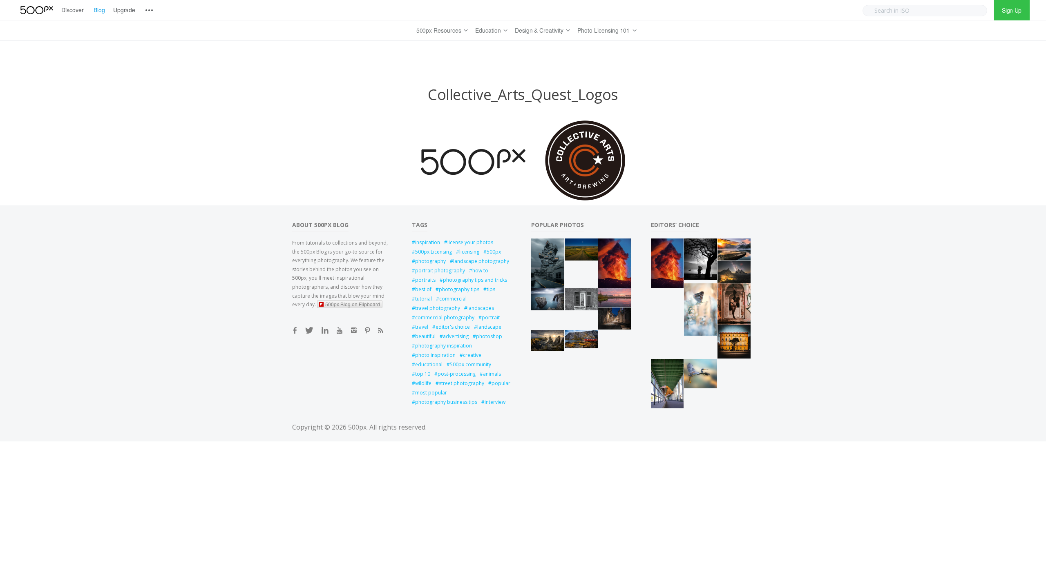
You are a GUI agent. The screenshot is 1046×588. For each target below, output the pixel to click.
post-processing (457, 373)
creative (472, 355)
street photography (461, 383)
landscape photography (481, 261)
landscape (489, 326)
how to (480, 270)
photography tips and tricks (475, 279)
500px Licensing (433, 251)
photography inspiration (443, 345)
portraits (425, 279)
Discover (72, 10)
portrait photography (440, 270)
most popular (431, 392)
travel (421, 326)
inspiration (427, 242)
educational (429, 364)
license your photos (470, 242)
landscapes (480, 308)
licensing (469, 251)
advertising (456, 336)
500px (494, 251)
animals (492, 373)
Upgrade (124, 10)
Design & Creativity (539, 30)
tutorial (423, 298)
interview (495, 402)
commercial (453, 298)
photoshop (489, 336)
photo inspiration (435, 355)
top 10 (422, 373)
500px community (470, 364)
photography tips (459, 289)
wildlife (423, 383)
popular (501, 383)
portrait (491, 317)
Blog (99, 10)
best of (423, 289)
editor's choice (453, 326)
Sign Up (1011, 10)
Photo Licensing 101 (603, 30)
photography (430, 261)
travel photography (437, 308)
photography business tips (446, 402)
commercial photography (444, 317)
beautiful (425, 336)
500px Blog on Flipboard (352, 304)
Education (488, 30)
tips (491, 289)
